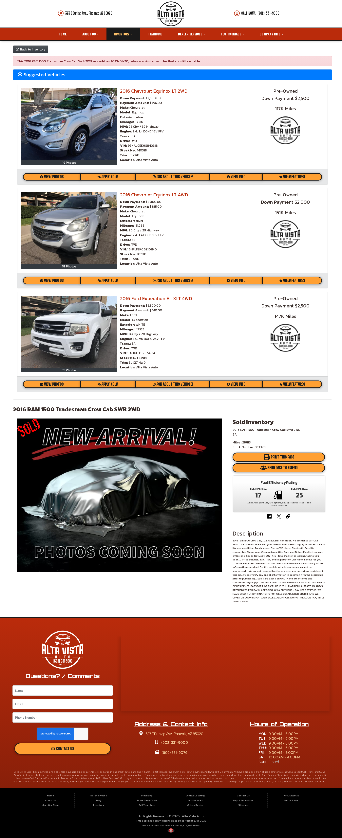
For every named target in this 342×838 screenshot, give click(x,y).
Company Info (270, 34)
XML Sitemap (291, 795)
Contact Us (64, 748)
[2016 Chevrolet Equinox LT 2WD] (69, 124)
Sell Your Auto (147, 805)
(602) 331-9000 (174, 742)
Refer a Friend (98, 795)
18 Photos (69, 266)
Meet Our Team (50, 805)
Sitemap (243, 805)
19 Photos (69, 162)
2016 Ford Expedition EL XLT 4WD (156, 298)
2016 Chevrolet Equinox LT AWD (154, 194)
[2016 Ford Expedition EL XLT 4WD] (69, 332)
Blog (98, 800)
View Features (294, 176)
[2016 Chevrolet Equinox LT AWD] (69, 228)
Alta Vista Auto (193, 816)
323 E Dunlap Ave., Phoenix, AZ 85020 (88, 13)
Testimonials (231, 34)
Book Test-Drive (147, 800)
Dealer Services (190, 34)
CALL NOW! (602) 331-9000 (260, 13)
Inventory (122, 34)
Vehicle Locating (195, 795)
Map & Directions (243, 800)
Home (63, 34)
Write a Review (195, 805)
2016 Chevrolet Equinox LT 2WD (153, 91)
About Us (89, 34)
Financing (155, 34)
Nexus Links (291, 800)
